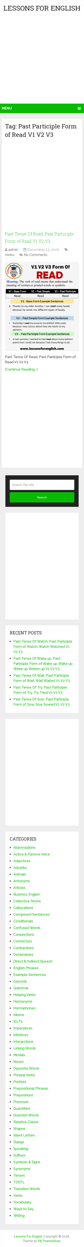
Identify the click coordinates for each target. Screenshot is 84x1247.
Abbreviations (24, 848)
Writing (19, 1216)
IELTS (18, 1021)
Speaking (20, 1149)
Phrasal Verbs (24, 1075)
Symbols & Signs (26, 1162)
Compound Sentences (31, 914)
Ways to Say (23, 1209)
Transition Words (26, 1189)
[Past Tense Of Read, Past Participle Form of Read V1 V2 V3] (42, 306)
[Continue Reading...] (21, 369)
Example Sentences (29, 975)
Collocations (23, 908)
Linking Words (24, 1048)
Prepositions (23, 1095)
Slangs (18, 1142)
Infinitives (20, 1035)
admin (13, 250)
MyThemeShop (49, 1241)
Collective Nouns (27, 901)
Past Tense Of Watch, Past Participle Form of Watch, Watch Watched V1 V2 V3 (42, 646)
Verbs (9, 255)
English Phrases (26, 968)
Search (42, 497)
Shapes (19, 1129)
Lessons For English (41, 8)
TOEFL (19, 1182)
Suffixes (19, 1155)
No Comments (35, 255)
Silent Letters (24, 1135)
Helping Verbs (24, 995)
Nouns (18, 1062)
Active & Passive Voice (31, 854)
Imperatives (23, 1028)
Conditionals (23, 921)
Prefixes (19, 1082)
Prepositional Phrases (30, 1088)
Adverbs (20, 868)
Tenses (19, 1175)
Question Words (26, 1115)
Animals (19, 874)
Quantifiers (21, 1108)
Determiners (23, 955)
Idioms (18, 1015)
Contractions (23, 948)
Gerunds (20, 981)
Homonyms (22, 1001)
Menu (7, 108)
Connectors (22, 941)
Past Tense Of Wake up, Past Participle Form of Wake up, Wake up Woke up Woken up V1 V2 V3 (43, 663)
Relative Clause (26, 1122)
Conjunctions (23, 934)
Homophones (24, 1008)
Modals (19, 1055)
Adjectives (22, 861)
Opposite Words (26, 1068)
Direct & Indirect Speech (33, 961)
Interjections (23, 1042)
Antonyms (21, 881)
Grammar (20, 988)
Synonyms (21, 1169)
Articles (19, 888)
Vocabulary (22, 1202)
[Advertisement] (42, 59)
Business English (26, 894)
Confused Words (26, 928)
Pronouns (21, 1102)
